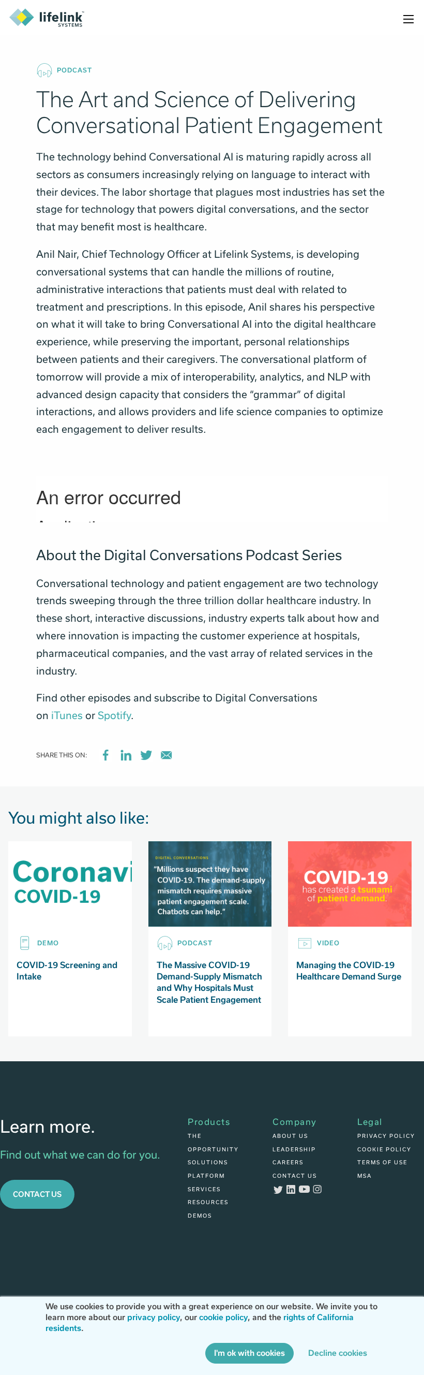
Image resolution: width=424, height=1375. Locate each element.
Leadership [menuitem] (294, 1149)
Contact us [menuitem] (294, 1176)
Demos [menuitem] (200, 1215)
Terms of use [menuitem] (382, 1162)
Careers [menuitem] (288, 1162)
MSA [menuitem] (364, 1176)
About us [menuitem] (290, 1136)
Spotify (114, 715)
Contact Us (37, 1194)
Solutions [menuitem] (208, 1162)
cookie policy (223, 1317)
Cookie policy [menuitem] (384, 1149)
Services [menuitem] (204, 1189)
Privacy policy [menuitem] (386, 1136)
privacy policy (153, 1317)
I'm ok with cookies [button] (249, 1353)
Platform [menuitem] (206, 1176)
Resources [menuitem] (208, 1202)
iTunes (67, 715)
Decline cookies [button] (337, 1353)
